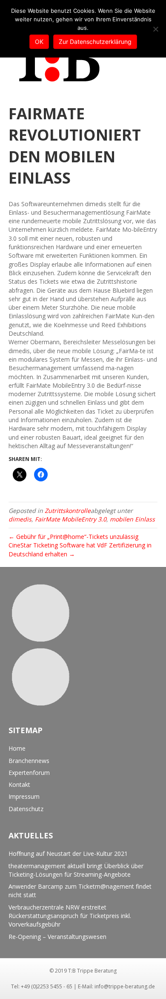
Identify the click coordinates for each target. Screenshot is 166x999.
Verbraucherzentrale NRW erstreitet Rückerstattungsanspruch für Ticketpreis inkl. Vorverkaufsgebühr (70, 916)
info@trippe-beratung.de (124, 986)
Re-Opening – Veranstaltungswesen (57, 937)
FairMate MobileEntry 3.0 (70, 519)
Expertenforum (29, 773)
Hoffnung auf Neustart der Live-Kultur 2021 (68, 853)
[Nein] (155, 29)
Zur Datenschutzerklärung (95, 41)
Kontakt (19, 784)
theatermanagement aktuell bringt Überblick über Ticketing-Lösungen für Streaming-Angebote (76, 870)
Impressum (24, 796)
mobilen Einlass (132, 519)
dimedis (20, 519)
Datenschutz (26, 809)
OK (39, 41)
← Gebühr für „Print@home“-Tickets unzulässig (73, 537)
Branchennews (29, 761)
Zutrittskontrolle (68, 511)
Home (17, 748)
